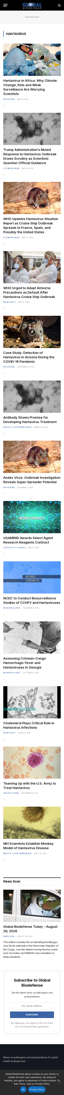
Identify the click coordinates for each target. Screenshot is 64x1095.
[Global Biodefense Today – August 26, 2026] (32, 906)
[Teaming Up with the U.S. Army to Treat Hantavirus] (32, 763)
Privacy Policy (30, 1026)
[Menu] (5, 5)
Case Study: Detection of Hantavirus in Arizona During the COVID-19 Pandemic (28, 357)
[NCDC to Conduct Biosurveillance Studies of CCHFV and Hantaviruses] (32, 577)
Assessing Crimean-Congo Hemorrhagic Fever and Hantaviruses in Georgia (24, 662)
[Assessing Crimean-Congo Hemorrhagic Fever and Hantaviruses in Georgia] (32, 637)
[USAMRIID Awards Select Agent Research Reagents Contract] (32, 517)
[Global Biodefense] (32, 5)
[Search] (59, 5)
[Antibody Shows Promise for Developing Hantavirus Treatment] (32, 397)
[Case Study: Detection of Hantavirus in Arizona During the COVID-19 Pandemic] (32, 332)
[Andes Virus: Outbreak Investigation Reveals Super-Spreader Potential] (32, 457)
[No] (60, 1082)
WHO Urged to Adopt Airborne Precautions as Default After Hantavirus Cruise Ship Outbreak (29, 292)
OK (23, 1089)
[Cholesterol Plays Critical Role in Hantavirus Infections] (32, 702)
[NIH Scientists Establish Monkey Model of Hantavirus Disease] (32, 823)
